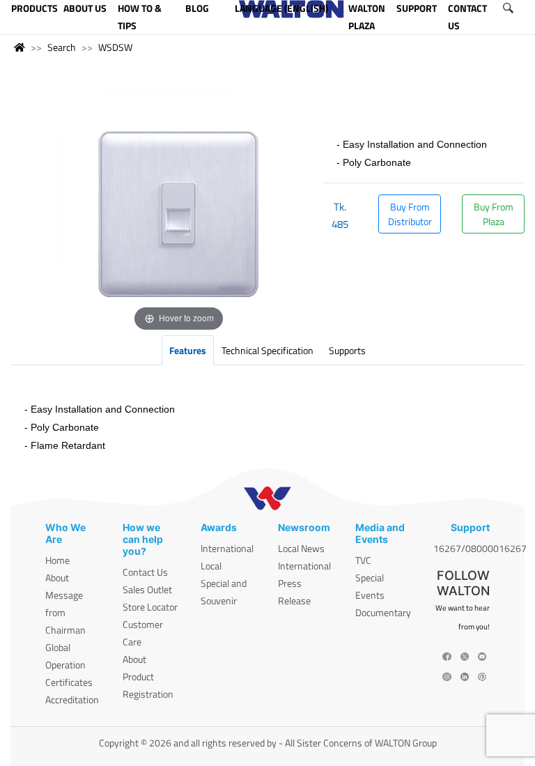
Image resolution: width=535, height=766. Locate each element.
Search (61, 47)
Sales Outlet (147, 589)
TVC (363, 560)
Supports (347, 350)
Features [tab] (187, 350)
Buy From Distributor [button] (410, 214)
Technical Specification (267, 350)
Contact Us (145, 572)
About (57, 577)
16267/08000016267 (480, 548)
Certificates (69, 682)
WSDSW (115, 47)
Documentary (383, 612)
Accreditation (72, 699)
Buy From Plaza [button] (493, 214)
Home (57, 560)
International (227, 548)
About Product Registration (148, 676)
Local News (301, 548)
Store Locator (150, 606)
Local (211, 565)
